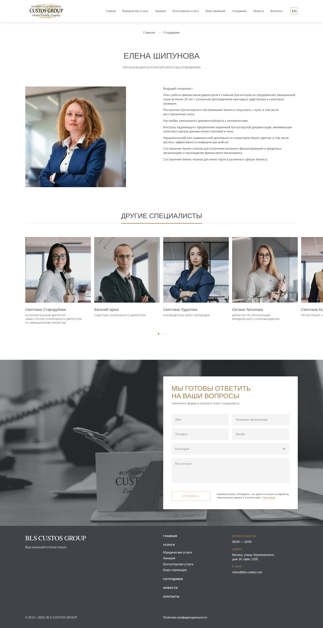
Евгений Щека (106, 309)
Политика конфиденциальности (185, 617)
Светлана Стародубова (45, 309)
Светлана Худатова (180, 309)
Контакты (276, 11)
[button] (158, 334)
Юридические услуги (135, 11)
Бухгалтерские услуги (185, 11)
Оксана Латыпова (247, 309)
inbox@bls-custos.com (247, 572)
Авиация (160, 11)
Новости (258, 11)
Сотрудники (239, 11)
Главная (111, 11)
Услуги (169, 544)
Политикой (269, 497)
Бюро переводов (215, 11)
